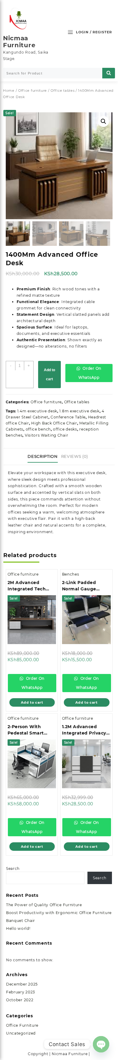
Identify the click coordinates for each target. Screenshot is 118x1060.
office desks (65, 429)
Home (9, 90)
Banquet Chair (20, 920)
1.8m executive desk (79, 411)
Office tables (62, 90)
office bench (38, 429)
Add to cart (49, 374)
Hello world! (18, 928)
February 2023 (20, 992)
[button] (103, 121)
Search (13, 868)
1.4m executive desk (37, 411)
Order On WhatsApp (89, 373)
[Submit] (108, 73)
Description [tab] (42, 456)
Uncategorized (21, 1033)
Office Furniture (22, 1025)
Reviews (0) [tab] (74, 456)
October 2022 (19, 1000)
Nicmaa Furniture (19, 42)
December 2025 (22, 984)
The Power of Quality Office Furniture (44, 905)
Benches (70, 574)
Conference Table (68, 417)
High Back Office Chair (54, 423)
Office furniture (32, 90)
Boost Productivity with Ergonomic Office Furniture (59, 912)
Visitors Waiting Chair (46, 435)
